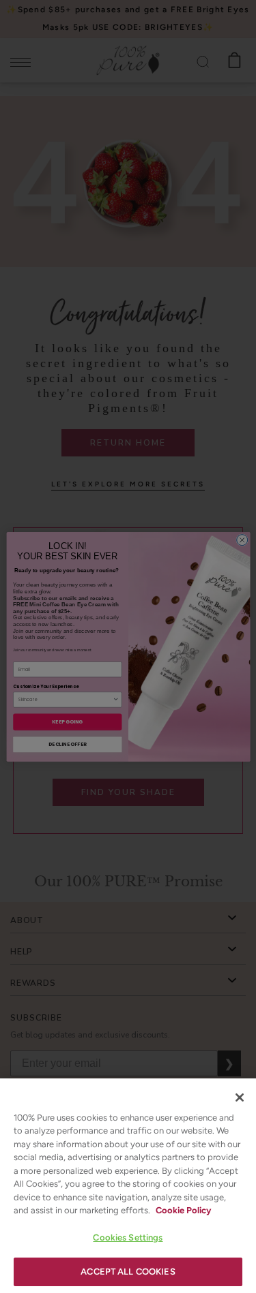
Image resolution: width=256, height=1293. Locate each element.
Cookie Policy (183, 1210)
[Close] (240, 1097)
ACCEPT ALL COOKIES (128, 1271)
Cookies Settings (127, 1237)
